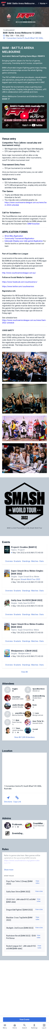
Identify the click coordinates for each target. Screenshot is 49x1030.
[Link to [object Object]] (8, 698)
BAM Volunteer (34, 224)
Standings (26, 561)
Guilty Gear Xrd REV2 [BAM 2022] (26, 600)
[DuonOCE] (13, 732)
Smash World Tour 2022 (30, 579)
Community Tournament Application (19, 238)
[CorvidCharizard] (33, 731)
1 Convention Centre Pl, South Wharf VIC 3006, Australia (24, 38)
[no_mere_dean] (13, 724)
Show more (8, 870)
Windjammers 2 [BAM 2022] (24, 651)
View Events (25, 1020)
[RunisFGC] (33, 707)
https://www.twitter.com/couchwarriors (18, 286)
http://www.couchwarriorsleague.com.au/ (19, 273)
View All (24, 672)
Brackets (17, 561)
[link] (13, 691)
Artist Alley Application (14, 236)
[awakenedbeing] (33, 700)
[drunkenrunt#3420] (18, 827)
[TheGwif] (15, 732)
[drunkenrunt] (15, 827)
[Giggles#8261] (13, 691)
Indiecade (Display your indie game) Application (24, 241)
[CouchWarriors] (34, 828)
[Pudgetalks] (13, 827)
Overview (9, 561)
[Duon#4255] (18, 732)
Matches (34, 561)
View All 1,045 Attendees (24, 737)
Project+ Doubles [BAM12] (24, 547)
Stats (41, 561)
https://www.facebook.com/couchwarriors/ (19, 282)
